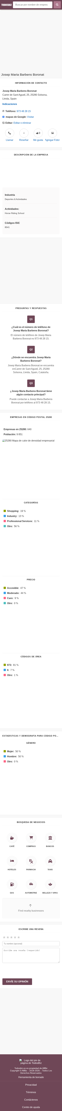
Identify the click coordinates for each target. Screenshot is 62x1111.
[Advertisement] (31, 40)
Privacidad (31, 1085)
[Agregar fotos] (52, 133)
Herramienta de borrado (31, 1077)
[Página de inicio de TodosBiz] (7, 4)
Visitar (30, 117)
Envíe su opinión (17, 981)
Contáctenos (31, 1099)
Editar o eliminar (22, 123)
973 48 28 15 (24, 111)
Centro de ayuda (31, 1107)
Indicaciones (9, 104)
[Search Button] (57, 4)
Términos (31, 1092)
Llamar (9, 136)
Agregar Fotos (52, 140)
